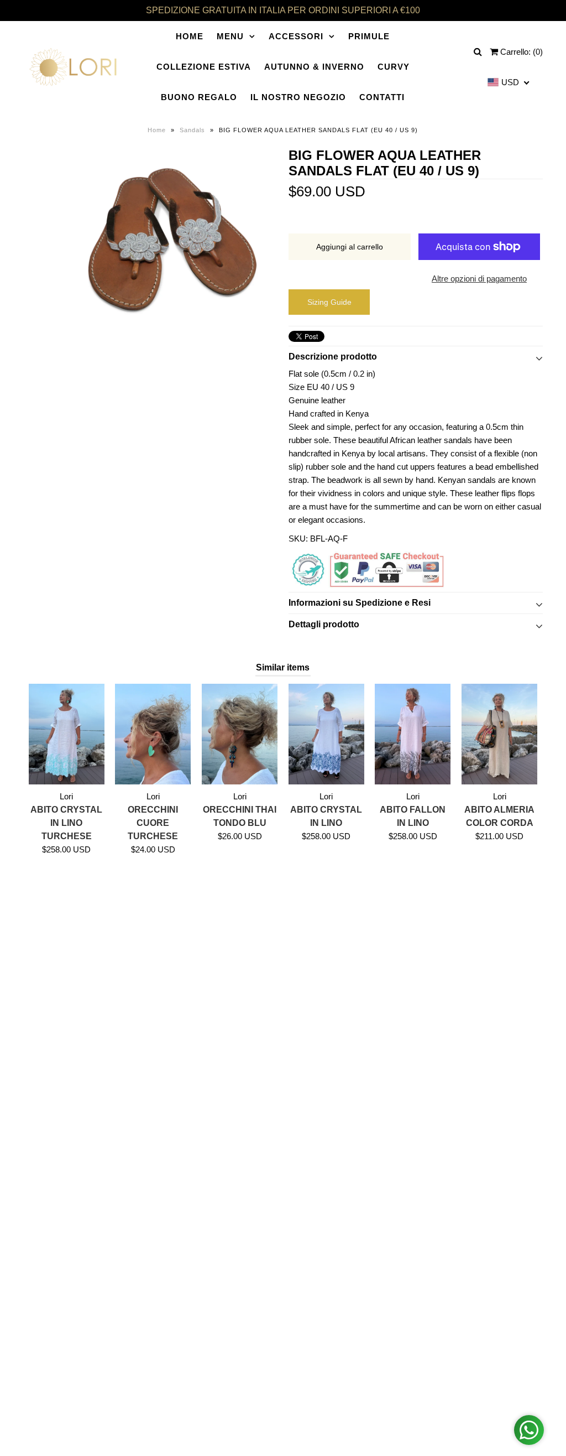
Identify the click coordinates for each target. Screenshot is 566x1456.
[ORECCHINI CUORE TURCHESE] (153, 734)
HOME (189, 36)
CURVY (394, 66)
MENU (230, 36)
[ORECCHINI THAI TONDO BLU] (239, 734)
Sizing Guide (329, 302)
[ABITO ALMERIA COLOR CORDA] (499, 734)
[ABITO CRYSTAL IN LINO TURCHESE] (66, 734)
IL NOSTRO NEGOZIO (298, 97)
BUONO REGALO (199, 97)
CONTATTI (382, 97)
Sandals (192, 130)
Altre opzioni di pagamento (479, 278)
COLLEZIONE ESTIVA (203, 66)
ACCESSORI (296, 36)
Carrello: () (520, 51)
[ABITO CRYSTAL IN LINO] (326, 734)
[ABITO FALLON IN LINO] (412, 734)
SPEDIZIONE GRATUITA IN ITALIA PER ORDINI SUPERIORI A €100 (283, 10)
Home (157, 130)
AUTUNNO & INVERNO (314, 66)
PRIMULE (369, 36)
